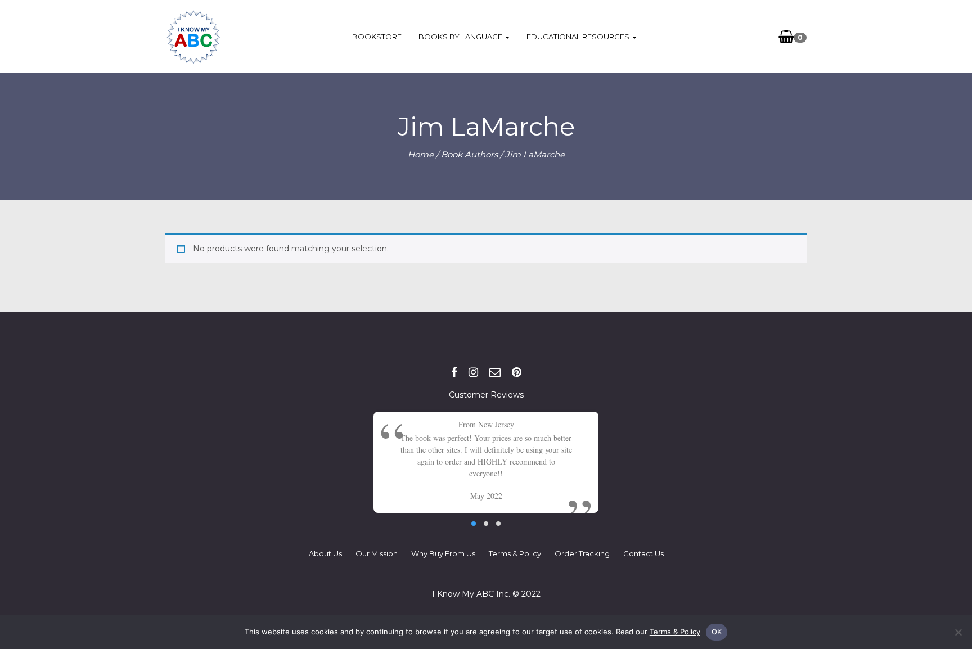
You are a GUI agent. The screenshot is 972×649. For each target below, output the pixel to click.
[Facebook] (454, 372)
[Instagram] (473, 372)
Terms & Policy (515, 553)
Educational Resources (578, 36)
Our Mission (377, 553)
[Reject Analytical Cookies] (958, 632)
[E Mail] (495, 372)
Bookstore (377, 36)
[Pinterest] (516, 372)
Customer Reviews (486, 395)
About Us (325, 553)
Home (421, 154)
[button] (473, 524)
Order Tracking (582, 553)
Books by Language (461, 36)
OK (717, 631)
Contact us (643, 553)
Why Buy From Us (443, 553)
